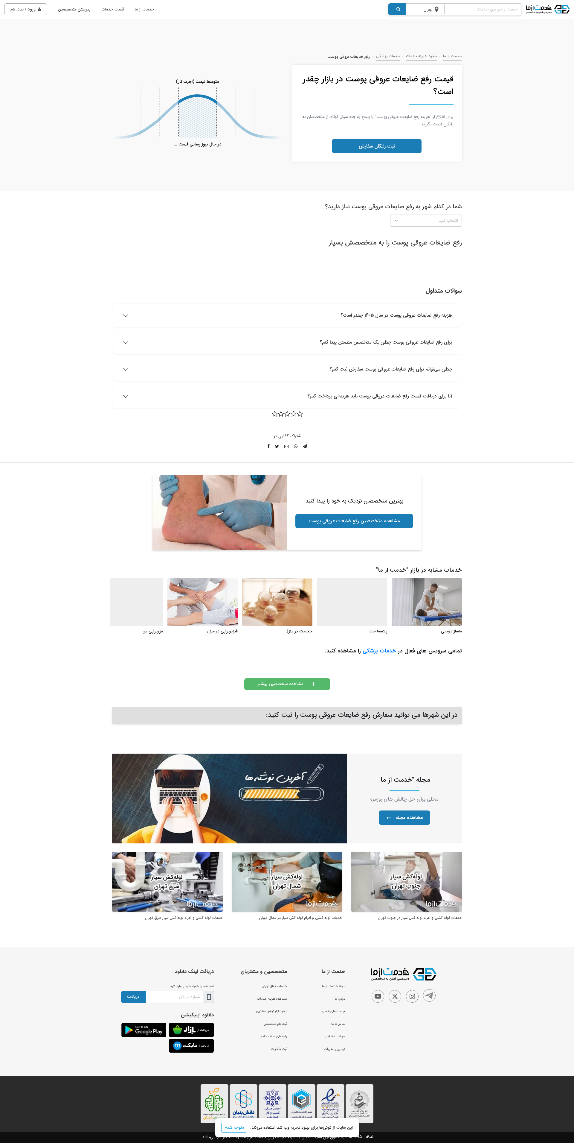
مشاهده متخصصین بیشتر (280, 684)
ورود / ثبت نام (23, 9)
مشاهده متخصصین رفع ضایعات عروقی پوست (354, 521)
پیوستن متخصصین (74, 9)
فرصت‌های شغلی (333, 1011)
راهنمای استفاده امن (273, 1036)
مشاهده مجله (409, 817)
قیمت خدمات (112, 9)
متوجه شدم (234, 1127)
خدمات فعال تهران (274, 986)
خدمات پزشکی (388, 56)
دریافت (133, 996)
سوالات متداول (335, 1036)
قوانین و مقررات (334, 1049)
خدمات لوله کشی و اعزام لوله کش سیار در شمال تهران (300, 918)
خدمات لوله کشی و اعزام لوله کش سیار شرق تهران (184, 918)
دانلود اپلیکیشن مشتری (271, 1011)
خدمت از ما (144, 9)
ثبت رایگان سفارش (377, 146)
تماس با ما (338, 1024)
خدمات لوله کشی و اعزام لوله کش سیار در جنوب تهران (420, 918)
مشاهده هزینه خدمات (272, 998)
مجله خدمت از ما (333, 986)
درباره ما (340, 998)
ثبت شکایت (279, 1049)
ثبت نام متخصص (275, 1024)
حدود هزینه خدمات (421, 56)
